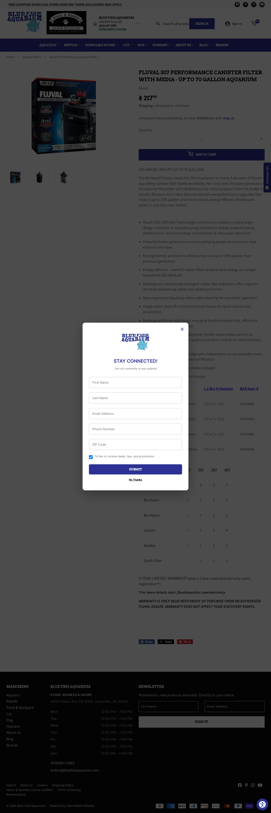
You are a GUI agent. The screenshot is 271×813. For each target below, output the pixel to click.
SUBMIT (135, 469)
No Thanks (135, 479)
